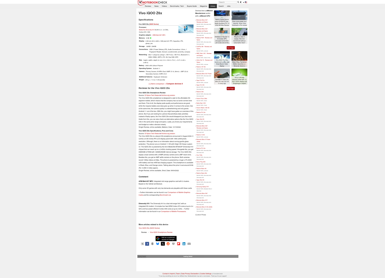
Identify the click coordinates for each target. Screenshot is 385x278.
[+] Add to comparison (156, 84)
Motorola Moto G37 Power (204, 74)
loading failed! (142, 256)
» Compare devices (174, 83)
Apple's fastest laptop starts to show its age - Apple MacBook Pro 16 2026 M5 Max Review (222, 22)
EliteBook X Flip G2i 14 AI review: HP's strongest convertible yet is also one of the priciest (222, 40)
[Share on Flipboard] (178, 244)
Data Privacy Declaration (190, 273)
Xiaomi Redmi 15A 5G (202, 108)
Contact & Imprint (169, 273)
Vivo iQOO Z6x (144, 228)
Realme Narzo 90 (201, 168)
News (156, 6)
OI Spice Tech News (152, 95)
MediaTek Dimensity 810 (147, 30)
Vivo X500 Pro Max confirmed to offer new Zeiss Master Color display (222, 63)
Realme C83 (200, 92)
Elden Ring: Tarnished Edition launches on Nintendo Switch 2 (239, 64)
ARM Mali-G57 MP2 (158, 35)
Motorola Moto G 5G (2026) (204, 207)
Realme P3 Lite (200, 148)
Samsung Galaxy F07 (202, 187)
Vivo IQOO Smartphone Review (161, 232)
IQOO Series (154, 24)
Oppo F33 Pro (200, 80)
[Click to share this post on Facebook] (147, 244)
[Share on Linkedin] (184, 244)
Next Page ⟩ (230, 48)
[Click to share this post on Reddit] (168, 244)
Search (221, 6)
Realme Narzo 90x (201, 173)
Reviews (148, 6)
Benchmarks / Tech (177, 6)
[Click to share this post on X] (163, 244)
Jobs (228, 6)
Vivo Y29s (199, 155)
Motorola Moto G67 (202, 193)
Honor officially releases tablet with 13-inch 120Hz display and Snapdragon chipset (239, 80)
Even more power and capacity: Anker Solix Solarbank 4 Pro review (239, 23)
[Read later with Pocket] (173, 244)
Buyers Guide (192, 6)
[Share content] (142, 243)
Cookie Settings (205, 273)
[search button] (238, 2)
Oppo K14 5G (200, 85)
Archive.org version (168, 95)
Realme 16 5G (200, 135)
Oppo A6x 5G (200, 180)
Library (212, 6)
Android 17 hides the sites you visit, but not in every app (222, 81)
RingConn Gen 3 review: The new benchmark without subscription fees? (239, 40)
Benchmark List (165, 195)
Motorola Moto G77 (202, 200)
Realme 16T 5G (201, 67)
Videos (164, 6)
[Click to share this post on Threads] (152, 244)
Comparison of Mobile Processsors (173, 211)
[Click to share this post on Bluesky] (158, 244)
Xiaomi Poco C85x (201, 98)
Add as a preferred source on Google (168, 238)
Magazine (203, 6)
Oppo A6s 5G (200, 119)
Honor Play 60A (200, 162)
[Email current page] (189, 244)
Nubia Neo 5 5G (201, 103)
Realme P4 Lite (200, 112)
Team (178, 273)
